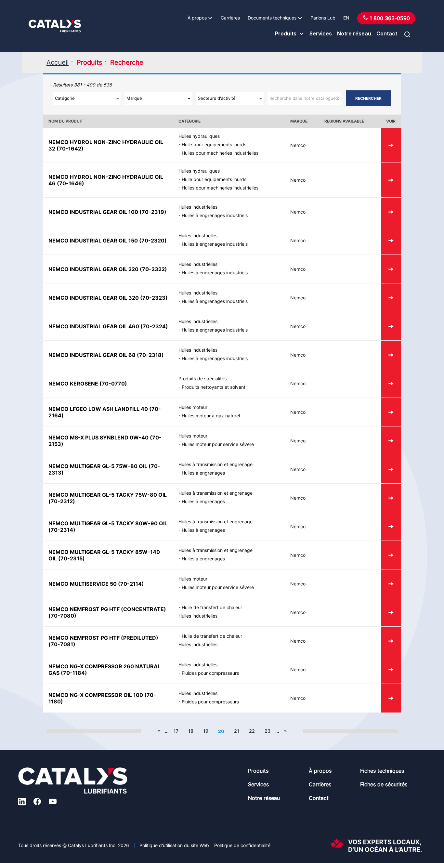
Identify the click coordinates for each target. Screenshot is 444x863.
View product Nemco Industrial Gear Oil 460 (391, 326)
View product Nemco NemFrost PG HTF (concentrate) (391, 612)
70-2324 (154, 326)
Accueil (57, 62)
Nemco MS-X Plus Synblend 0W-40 (98, 437)
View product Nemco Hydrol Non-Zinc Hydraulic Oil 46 (391, 180)
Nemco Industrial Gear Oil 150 (93, 240)
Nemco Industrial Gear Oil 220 (93, 269)
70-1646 (70, 183)
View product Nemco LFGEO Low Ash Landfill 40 (391, 412)
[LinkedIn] (22, 802)
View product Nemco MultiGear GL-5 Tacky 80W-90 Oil (391, 526)
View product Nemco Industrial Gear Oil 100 (391, 212)
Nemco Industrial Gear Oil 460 (93, 326)
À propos (197, 17)
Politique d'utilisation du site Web (174, 845)
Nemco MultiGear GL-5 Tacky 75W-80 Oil (107, 494)
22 (252, 731)
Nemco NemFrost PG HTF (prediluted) (103, 637)
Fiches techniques (382, 770)
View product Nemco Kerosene (391, 383)
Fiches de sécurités (383, 784)
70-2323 (153, 297)
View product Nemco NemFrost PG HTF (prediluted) (391, 641)
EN (346, 17)
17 (176, 731)
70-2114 (131, 584)
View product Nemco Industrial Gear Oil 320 (391, 297)
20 (221, 731)
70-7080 (62, 615)
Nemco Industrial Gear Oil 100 (93, 212)
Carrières (230, 17)
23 (267, 731)
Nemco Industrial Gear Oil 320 (93, 297)
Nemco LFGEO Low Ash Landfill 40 (98, 409)
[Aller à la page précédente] (138, 731)
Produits (285, 33)
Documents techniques (272, 17)
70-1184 (74, 673)
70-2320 (152, 240)
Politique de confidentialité (242, 845)
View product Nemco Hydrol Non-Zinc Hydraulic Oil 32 (391, 145)
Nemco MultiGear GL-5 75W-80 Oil (97, 466)
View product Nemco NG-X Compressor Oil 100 (391, 698)
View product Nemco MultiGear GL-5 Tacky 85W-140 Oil (391, 555)
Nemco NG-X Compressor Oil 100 (95, 695)
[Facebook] (37, 802)
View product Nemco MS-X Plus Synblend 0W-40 (391, 440)
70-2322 (153, 269)
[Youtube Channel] (53, 802)
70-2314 (62, 530)
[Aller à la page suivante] (306, 731)
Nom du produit (65, 121)
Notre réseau (354, 33)
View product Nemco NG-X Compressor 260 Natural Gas (391, 669)
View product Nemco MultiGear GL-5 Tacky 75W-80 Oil (391, 498)
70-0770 (113, 383)
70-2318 (150, 355)
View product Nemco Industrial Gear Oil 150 (391, 240)
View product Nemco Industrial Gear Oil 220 (391, 269)
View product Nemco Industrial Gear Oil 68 (391, 355)
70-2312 (62, 501)
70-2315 (71, 558)
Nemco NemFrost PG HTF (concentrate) (107, 609)
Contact (386, 33)
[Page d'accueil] (55, 26)
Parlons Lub (322, 17)
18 (190, 731)
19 (205, 731)
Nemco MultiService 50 (82, 584)
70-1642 (70, 148)
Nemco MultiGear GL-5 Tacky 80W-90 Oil (107, 523)
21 (236, 731)
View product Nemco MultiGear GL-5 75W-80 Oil (391, 469)
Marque (298, 121)
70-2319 (153, 212)
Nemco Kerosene (73, 383)
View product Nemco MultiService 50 (391, 583)
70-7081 (62, 644)
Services (320, 33)
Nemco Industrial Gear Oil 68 (92, 355)
